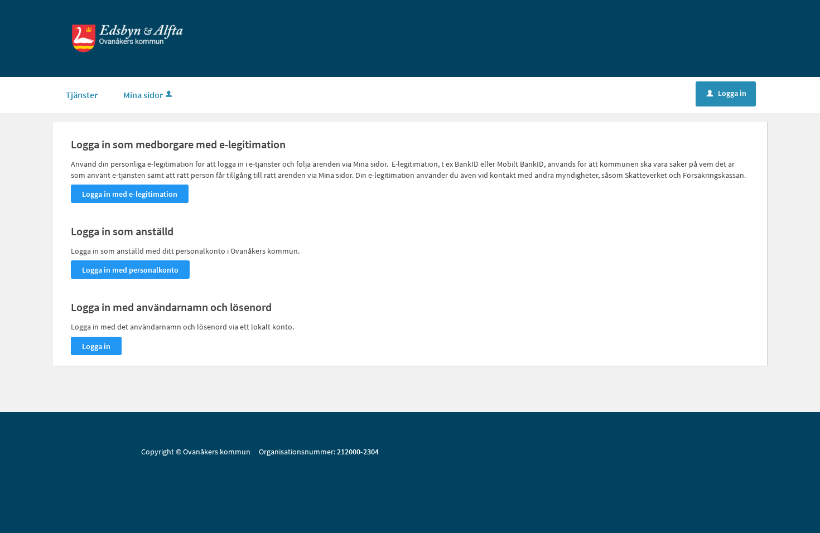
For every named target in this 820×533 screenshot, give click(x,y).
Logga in (726, 93)
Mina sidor (143, 94)
